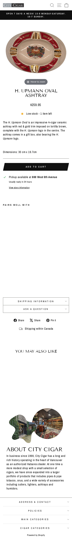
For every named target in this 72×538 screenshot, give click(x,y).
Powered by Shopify (36, 535)
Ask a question (36, 309)
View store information (19, 187)
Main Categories (35, 519)
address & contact (35, 501)
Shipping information (36, 301)
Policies (35, 510)
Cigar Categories (35, 528)
